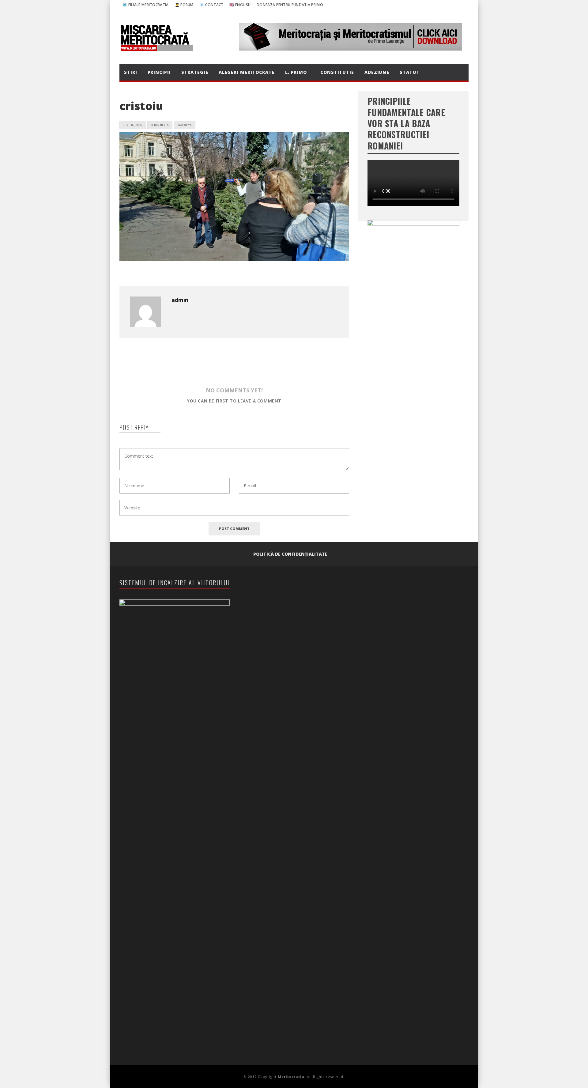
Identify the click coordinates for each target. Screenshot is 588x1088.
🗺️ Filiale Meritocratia (146, 4)
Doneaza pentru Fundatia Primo (290, 4)
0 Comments (159, 125)
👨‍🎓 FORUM (184, 4)
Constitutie (337, 72)
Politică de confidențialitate (290, 554)
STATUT (410, 72)
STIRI (130, 72)
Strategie (194, 72)
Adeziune (376, 72)
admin (180, 300)
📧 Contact (212, 4)
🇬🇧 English (240, 4)
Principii (159, 72)
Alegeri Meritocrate (247, 72)
